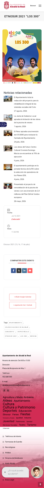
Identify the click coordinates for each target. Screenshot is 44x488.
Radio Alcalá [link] (10, 463)
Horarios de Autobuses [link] (14, 458)
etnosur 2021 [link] (11, 336)
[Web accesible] (2, 124)
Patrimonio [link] (20, 421)
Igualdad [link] (19, 418)
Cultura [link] (8, 404)
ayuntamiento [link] (15, 323)
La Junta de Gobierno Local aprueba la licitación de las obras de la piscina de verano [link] (27, 119)
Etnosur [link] (7, 414)
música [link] (33, 336)
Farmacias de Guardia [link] (13, 442)
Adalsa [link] (8, 453)
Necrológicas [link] (10, 447)
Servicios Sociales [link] (10, 425)
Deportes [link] (10, 410)
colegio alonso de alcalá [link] (16, 327)
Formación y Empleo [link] (8, 418)
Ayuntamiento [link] (22, 400)
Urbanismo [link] (6, 428)
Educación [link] (25, 410)
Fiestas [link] (25, 414)
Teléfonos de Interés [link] (13, 436)
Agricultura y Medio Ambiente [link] (18, 397)
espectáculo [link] (23, 331)
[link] (40, 5)
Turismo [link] (31, 424)
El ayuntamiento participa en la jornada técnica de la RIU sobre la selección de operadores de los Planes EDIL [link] (26, 171)
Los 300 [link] (23, 336)
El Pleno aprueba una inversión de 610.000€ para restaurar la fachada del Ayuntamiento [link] (26, 134)
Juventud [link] (8, 421)
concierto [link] (9, 331)
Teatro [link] (22, 425)
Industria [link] (27, 418)
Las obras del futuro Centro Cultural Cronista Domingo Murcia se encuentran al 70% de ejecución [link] (26, 152)
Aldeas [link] (7, 400)
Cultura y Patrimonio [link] (19, 407)
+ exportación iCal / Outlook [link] (22, 305)
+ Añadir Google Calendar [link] (22, 297)
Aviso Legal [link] (9, 480)
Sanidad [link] (29, 421)
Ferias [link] (15, 414)
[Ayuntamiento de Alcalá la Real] (14, 5)
